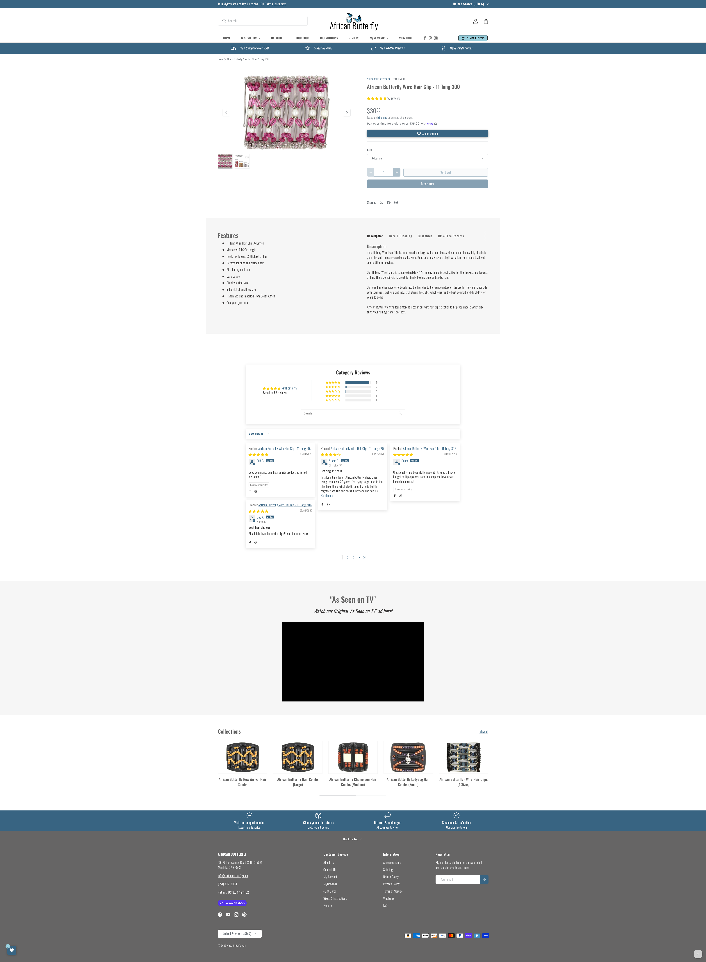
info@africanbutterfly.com (233, 875)
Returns (327, 905)
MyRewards (330, 884)
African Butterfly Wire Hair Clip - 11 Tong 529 (357, 448)
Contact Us (329, 869)
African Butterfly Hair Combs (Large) (297, 781)
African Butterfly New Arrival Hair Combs (242, 781)
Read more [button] (327, 495)
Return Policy (391, 876)
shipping (382, 117)
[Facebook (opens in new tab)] (425, 38)
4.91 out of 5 (289, 388)
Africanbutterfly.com (378, 78)
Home (220, 59)
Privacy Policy (391, 884)
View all (483, 731)
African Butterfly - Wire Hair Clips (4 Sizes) (463, 781)
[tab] (375, 235)
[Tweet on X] (381, 202)
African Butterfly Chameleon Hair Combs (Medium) (353, 781)
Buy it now (427, 183)
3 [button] (353, 557)
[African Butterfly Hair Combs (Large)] (297, 757)
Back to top (351, 839)
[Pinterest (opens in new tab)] (430, 38)
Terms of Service (393, 891)
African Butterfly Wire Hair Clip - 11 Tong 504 (284, 504)
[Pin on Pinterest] (396, 202)
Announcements (392, 862)
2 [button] (348, 557)
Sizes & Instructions (335, 898)
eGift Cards (329, 891)
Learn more (280, 3)
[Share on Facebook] (388, 202)
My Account (330, 876)
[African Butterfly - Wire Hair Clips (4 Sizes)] (463, 757)
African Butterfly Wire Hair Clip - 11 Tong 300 (248, 59)
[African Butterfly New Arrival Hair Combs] (242, 757)
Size (369, 150)
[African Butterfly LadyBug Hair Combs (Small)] (408, 757)
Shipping (388, 869)
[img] (258, 454)
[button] (486, 21)
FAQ (385, 905)
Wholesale (389, 898)
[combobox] (262, 20)
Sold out (445, 172)
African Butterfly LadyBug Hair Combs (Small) (408, 781)
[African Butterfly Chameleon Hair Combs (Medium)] (353, 757)
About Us (328, 862)
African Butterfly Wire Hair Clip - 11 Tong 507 (284, 448)
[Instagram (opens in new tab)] (436, 38)
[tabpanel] (427, 279)
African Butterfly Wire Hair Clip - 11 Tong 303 (429, 448)
